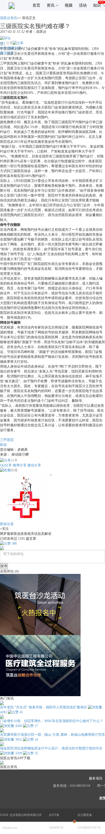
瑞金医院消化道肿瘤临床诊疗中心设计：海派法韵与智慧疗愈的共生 (51, 748)
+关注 (4, 529)
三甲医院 (7, 440)
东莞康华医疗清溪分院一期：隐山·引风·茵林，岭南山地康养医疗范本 (52, 734)
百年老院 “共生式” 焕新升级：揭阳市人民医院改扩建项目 (43, 707)
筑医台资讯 (8, 18)
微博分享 (14, 48)
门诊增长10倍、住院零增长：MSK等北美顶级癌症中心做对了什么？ (51, 721)
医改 (3, 445)
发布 (3, 566)
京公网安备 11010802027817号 (89, 821)
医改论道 (7, 524)
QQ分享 (6, 465)
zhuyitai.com (9, 827)
